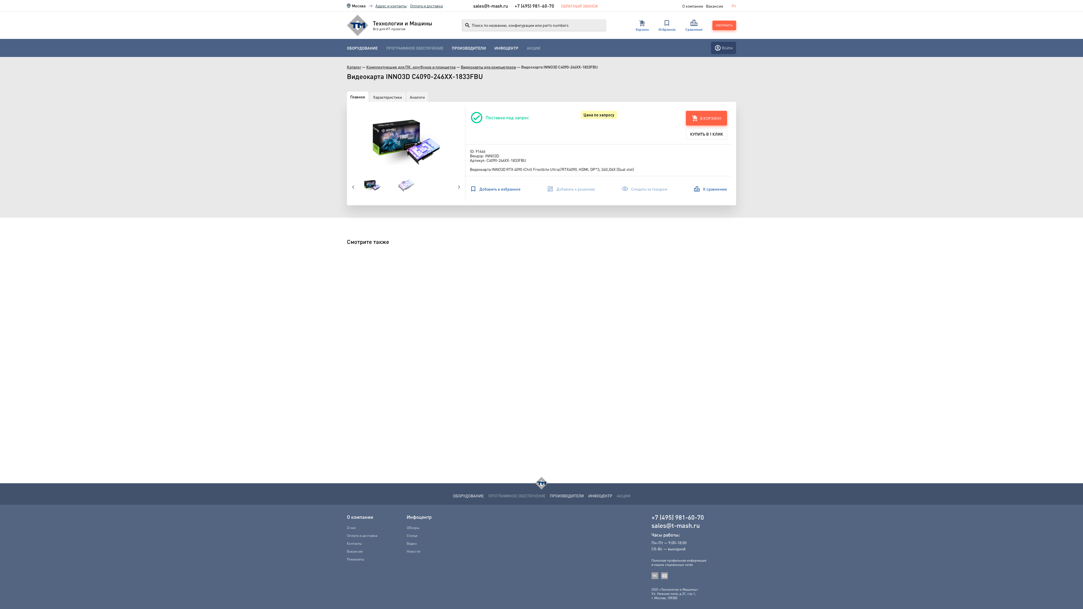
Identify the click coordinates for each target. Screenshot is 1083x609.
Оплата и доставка (426, 5)
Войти (727, 47)
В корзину (710, 118)
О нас (351, 527)
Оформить (724, 25)
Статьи (412, 535)
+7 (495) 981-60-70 (534, 6)
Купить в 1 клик (706, 133)
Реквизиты (355, 559)
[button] (406, 141)
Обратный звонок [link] (579, 6)
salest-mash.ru (490, 6)
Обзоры (413, 527)
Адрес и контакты (391, 5)
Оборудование (362, 48)
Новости (413, 551)
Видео (412, 543)
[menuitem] (362, 48)
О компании (692, 6)
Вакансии (714, 6)
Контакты (354, 543)
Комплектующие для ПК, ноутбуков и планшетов (411, 67)
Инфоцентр (506, 48)
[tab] (358, 97)
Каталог (354, 67)
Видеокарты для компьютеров (488, 67)
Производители (469, 48)
